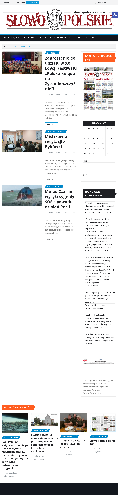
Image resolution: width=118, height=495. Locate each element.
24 (85, 154)
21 (103, 148)
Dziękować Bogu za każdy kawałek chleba (72, 444)
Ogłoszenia (29, 37)
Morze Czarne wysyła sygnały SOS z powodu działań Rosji (59, 199)
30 (112, 154)
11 (89, 143)
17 (85, 148)
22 (107, 148)
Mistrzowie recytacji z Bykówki (56, 141)
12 (94, 143)
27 (98, 154)
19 (94, 148)
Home (6, 46)
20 (98, 148)
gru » (85, 174)
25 (89, 154)
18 (29, 46)
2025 (14, 46)
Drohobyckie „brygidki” (96, 315)
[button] (115, 15)
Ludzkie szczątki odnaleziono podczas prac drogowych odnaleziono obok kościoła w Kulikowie (44, 443)
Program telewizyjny (61, 37)
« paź (85, 161)
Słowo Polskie (54, 94)
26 (94, 154)
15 (107, 143)
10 (85, 143)
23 (112, 148)
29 (107, 154)
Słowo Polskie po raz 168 (102, 442)
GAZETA (42, 37)
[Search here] (115, 37)
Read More (51, 124)
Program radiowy (85, 37)
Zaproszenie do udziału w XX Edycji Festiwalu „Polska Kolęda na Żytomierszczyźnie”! (61, 73)
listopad (22, 46)
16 (112, 143)
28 (103, 154)
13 (98, 143)
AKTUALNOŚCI (10, 37)
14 (103, 143)
